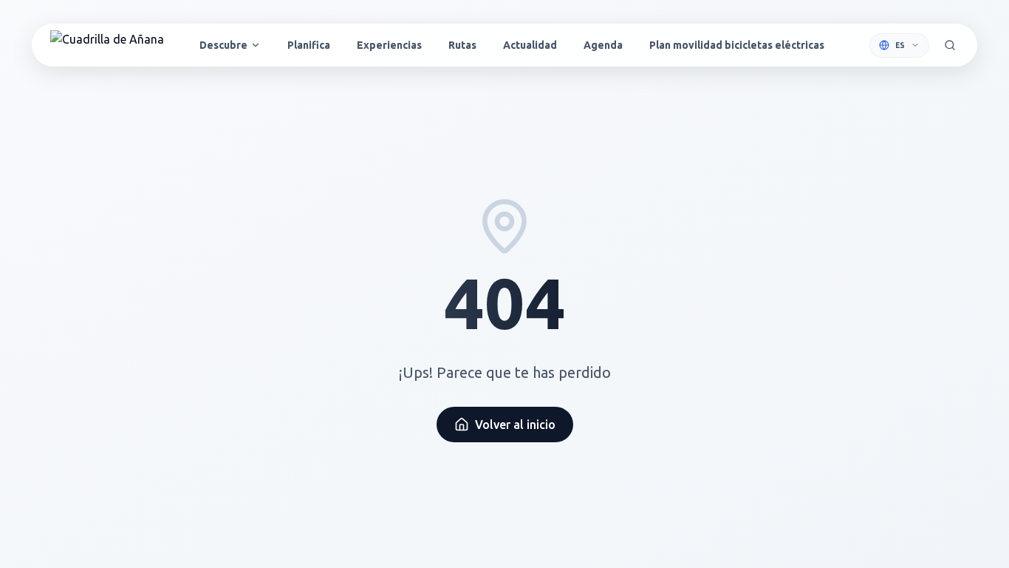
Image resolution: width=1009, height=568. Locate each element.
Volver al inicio (515, 424)
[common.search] (950, 45)
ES (900, 45)
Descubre (223, 45)
